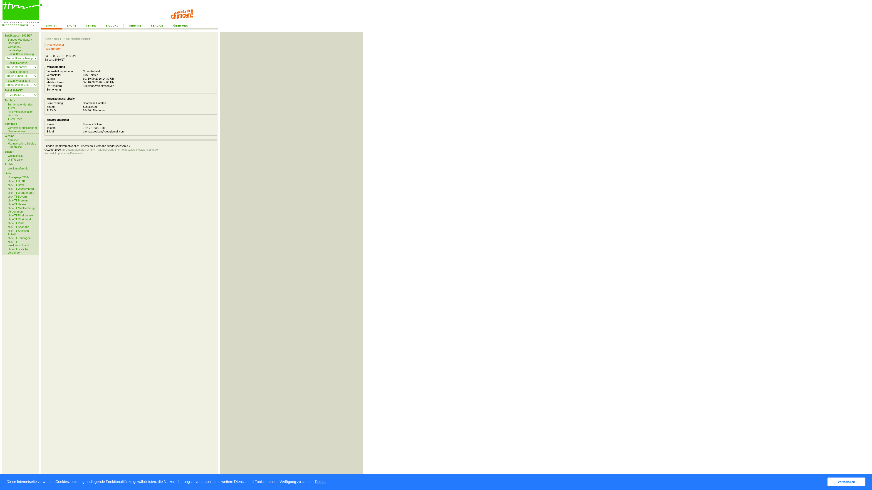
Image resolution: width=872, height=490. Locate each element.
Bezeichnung (55, 103)
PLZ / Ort (52, 110)
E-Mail (50, 131)
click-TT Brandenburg (21, 192)
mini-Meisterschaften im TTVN (20, 113)
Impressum (62, 153)
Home (48, 38)
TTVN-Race (15, 119)
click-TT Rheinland (19, 219)
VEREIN (91, 25)
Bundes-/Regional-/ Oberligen (20, 41)
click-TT (51, 25)
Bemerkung (54, 89)
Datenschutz (78, 153)
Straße (51, 106)
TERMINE (135, 25)
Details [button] (320, 482)
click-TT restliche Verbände (18, 251)
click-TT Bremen (18, 200)
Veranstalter (54, 75)
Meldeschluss (55, 82)
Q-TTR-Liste (15, 159)
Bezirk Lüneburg (18, 72)
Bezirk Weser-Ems (19, 80)
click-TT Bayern (17, 196)
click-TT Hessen (17, 204)
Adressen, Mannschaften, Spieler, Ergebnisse (22, 144)
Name (50, 124)
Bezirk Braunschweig (21, 54)
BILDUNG (112, 25)
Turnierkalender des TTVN (20, 106)
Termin (51, 78)
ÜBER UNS (180, 25)
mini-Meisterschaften (77, 38)
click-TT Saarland (18, 227)
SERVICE (157, 25)
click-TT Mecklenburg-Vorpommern (21, 210)
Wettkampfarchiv (18, 168)
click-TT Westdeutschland (18, 243)
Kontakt (49, 153)
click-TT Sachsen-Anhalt (19, 232)
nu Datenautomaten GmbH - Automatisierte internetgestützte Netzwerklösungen (110, 149)
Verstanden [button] (846, 482)
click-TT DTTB (16, 181)
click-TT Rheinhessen (21, 215)
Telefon (51, 128)
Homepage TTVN (18, 177)
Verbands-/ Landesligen (15, 48)
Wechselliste (15, 155)
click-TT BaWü (16, 185)
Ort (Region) (54, 86)
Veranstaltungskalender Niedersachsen (22, 129)
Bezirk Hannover (18, 63)
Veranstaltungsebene (60, 71)
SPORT (72, 25)
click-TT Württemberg (21, 189)
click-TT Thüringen (19, 238)
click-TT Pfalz (16, 223)
